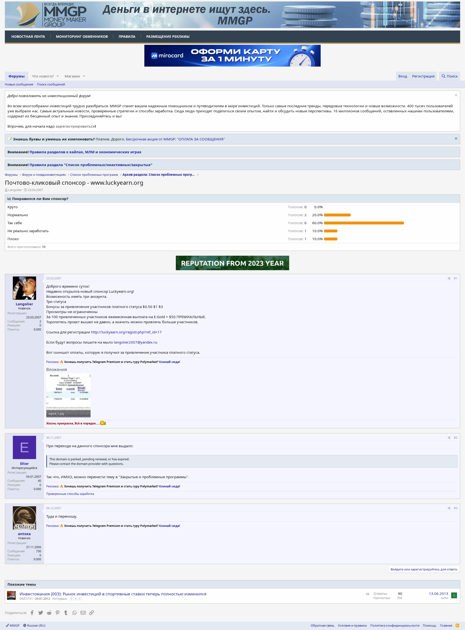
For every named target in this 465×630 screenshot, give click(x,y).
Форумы (16, 76)
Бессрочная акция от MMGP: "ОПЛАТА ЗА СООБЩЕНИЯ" (175, 139)
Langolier (15, 190)
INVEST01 (26, 599)
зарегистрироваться (75, 126)
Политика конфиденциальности (394, 625)
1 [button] (297, 230)
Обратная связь (322, 625)
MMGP (14, 625)
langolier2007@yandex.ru (135, 342)
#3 (455, 508)
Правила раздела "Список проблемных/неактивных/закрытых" (91, 164)
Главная (446, 625)
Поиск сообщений (51, 84)
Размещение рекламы (168, 36)
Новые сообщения (19, 84)
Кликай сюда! (169, 362)
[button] (57, 76)
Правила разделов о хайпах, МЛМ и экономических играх (85, 151)
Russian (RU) (35, 625)
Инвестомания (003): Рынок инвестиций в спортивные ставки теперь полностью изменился (113, 594)
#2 (455, 438)
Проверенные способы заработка (70, 494)
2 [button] (297, 214)
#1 (455, 278)
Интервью (59, 599)
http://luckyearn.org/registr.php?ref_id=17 (126, 332)
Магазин (72, 76)
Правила (127, 36)
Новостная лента (28, 36)
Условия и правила (352, 625)
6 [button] (297, 222)
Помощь (429, 625)
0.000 (37, 329)
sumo (444, 598)
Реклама (52, 362)
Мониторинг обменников (82, 36)
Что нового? (43, 76)
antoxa (24, 533)
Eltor (24, 463)
